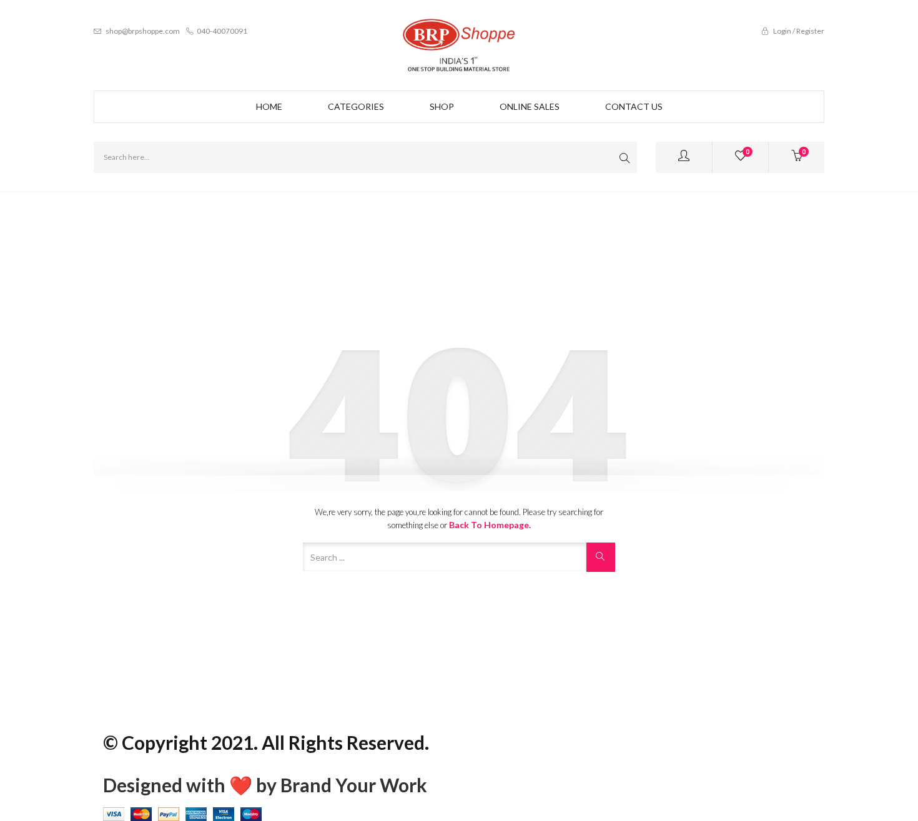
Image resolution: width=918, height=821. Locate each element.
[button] (796, 157)
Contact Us (634, 106)
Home (269, 106)
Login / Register (798, 31)
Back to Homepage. (490, 524)
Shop (442, 106)
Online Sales (530, 106)
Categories (356, 106)
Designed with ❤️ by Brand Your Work (265, 785)
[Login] (684, 157)
